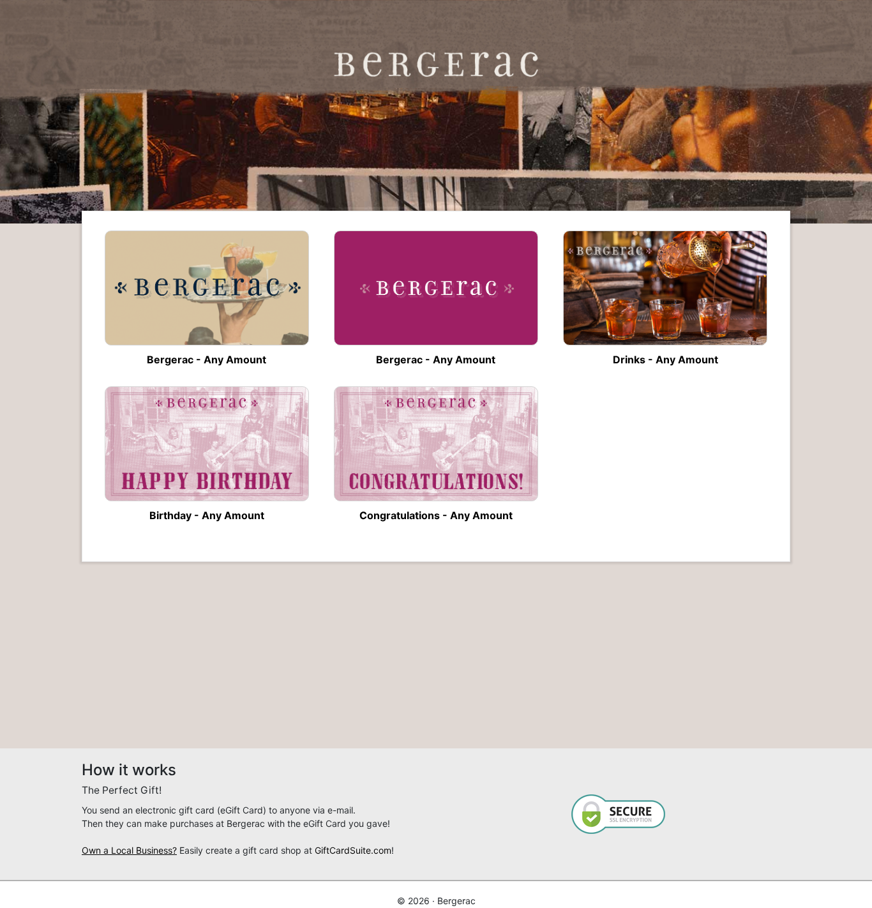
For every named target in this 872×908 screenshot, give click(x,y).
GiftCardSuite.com (353, 850)
